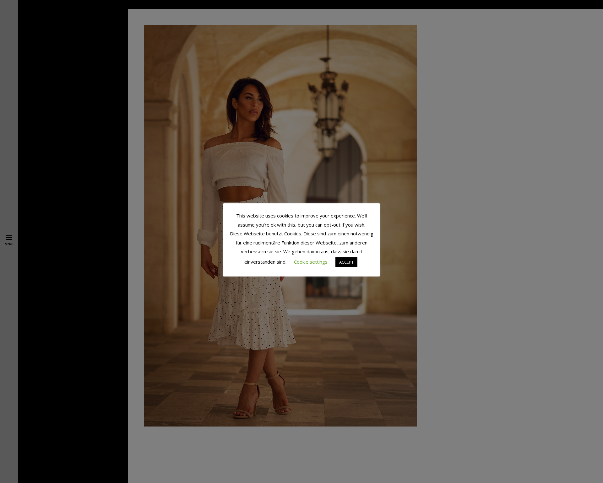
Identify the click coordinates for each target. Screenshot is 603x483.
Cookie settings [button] (311, 262)
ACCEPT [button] (346, 262)
